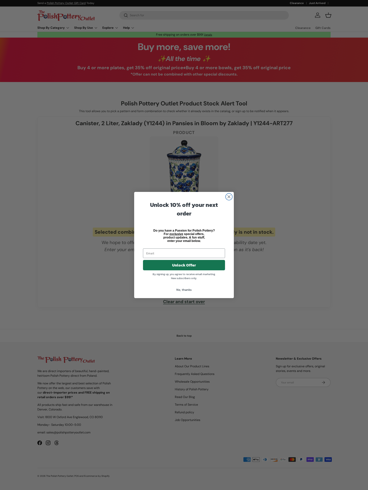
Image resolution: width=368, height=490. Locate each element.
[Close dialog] (229, 196)
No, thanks (184, 289)
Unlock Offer (184, 265)
